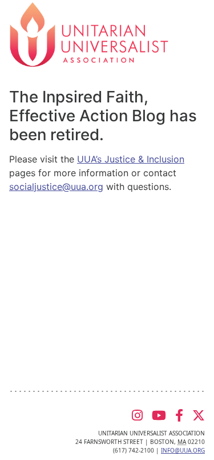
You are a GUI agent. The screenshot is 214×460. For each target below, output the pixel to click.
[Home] (89, 33)
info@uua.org (183, 450)
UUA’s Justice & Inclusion (130, 159)
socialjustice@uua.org (56, 186)
